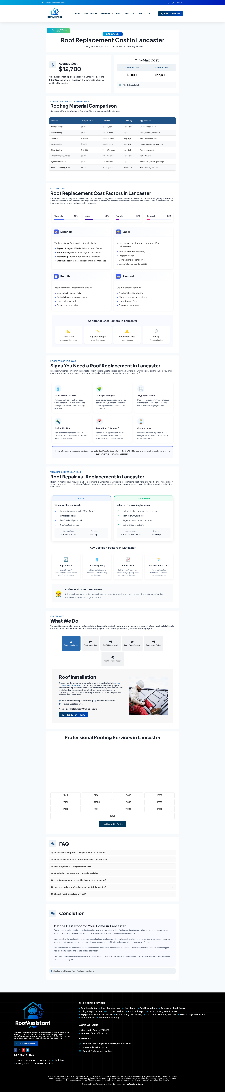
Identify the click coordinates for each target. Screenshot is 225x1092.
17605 (97, 802)
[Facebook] (15, 1050)
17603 (159, 795)
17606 (128, 802)
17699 (159, 809)
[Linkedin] (27, 1050)
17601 (96, 795)
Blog (118, 13)
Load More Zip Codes (112, 824)
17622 (128, 809)
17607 (159, 802)
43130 (112, 816)
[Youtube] (23, 1050)
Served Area (107, 13)
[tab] (71, 643)
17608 (65, 809)
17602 (128, 795)
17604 (65, 802)
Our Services (90, 13)
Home (78, 13)
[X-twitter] (19, 1050)
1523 (65, 795)
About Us (129, 13)
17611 (96, 809)
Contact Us (144, 13)
